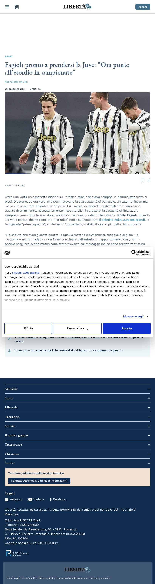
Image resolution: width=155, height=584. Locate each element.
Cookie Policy (29, 578)
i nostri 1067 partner (26, 272)
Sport (9, 56)
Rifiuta (28, 328)
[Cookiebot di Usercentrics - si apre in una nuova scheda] (134, 253)
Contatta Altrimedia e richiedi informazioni (39, 480)
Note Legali (13, 578)
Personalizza (75, 328)
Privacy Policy (47, 578)
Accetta (127, 328)
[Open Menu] (7, 6)
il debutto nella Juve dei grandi (122, 219)
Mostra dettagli (133, 316)
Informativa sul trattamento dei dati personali (83, 578)
